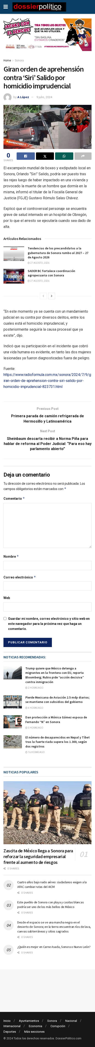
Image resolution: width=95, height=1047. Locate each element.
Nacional (71, 1021)
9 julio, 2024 (44, 97)
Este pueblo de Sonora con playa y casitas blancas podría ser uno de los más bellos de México (50, 904)
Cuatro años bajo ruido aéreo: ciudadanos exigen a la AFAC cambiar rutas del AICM (51, 884)
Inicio (7, 1021)
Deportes (9, 1031)
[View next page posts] (51, 296)
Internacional (12, 1026)
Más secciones (34, 1031)
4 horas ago (35, 708)
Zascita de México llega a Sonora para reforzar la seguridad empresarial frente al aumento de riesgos (38, 856)
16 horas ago (36, 752)
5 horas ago (35, 727)
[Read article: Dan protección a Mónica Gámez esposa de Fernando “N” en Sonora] (12, 721)
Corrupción (57, 1026)
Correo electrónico (19, 577)
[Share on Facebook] (26, 156)
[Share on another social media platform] (83, 156)
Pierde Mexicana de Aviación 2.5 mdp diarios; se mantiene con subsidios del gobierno (57, 699)
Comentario (14, 498)
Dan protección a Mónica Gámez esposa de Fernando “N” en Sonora (56, 719)
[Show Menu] (5, 7)
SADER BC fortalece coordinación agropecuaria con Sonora (51, 273)
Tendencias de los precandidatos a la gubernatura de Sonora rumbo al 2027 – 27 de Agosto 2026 (58, 252)
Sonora (19, 60)
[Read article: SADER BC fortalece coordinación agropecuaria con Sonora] (13, 276)
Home (7, 60)
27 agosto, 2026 (39, 263)
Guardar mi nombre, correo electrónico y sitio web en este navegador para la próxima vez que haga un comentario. (49, 624)
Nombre (11, 556)
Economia (35, 1026)
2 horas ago (35, 688)
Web (6, 598)
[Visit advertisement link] (47, 38)
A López (23, 97)
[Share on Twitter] (45, 156)
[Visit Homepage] (39, 7)
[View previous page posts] (43, 296)
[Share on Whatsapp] (64, 156)
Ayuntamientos (29, 1021)
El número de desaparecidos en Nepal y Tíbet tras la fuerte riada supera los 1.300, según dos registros (57, 741)
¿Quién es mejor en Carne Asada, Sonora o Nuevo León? (53, 947)
